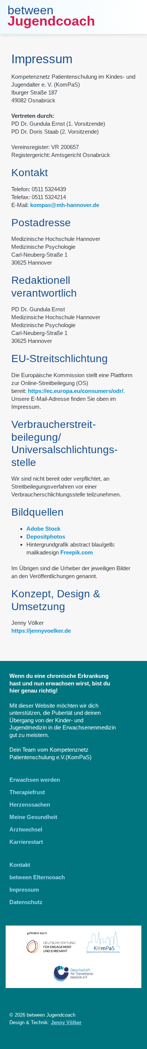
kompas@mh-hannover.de (64, 205)
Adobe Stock (43, 528)
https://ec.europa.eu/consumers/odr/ (75, 391)
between (31, 10)
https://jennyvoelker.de (41, 630)
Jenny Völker (66, 1022)
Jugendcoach (51, 21)
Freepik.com (76, 552)
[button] (134, 17)
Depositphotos (45, 536)
